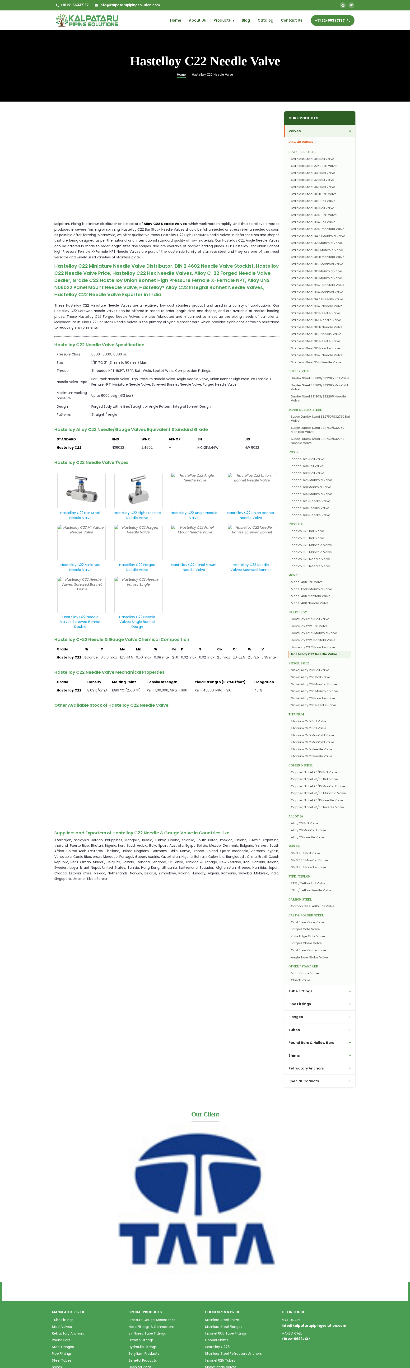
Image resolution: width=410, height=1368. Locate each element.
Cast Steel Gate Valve (307, 922)
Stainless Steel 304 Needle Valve (316, 362)
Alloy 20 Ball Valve (304, 823)
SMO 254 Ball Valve (305, 853)
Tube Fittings (62, 1319)
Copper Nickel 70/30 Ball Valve (314, 779)
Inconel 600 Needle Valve (310, 515)
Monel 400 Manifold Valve (311, 596)
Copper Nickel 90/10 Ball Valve (314, 772)
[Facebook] (343, 5)
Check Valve (300, 980)
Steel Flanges (63, 1347)
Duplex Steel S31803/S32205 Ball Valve (320, 378)
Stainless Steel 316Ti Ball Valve (314, 194)
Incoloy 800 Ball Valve (307, 538)
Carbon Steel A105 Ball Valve (313, 906)
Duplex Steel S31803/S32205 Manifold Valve (319, 387)
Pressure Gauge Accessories (152, 1319)
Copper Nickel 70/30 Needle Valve (317, 807)
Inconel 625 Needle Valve (310, 501)
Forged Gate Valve (305, 929)
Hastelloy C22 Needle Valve (314, 654)
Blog (246, 20)
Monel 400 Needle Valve (310, 603)
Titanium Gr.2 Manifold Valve (312, 742)
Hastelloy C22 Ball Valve (309, 626)
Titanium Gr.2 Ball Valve (308, 728)
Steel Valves (62, 1326)
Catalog (265, 20)
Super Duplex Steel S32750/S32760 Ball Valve (320, 418)
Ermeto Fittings (141, 1340)
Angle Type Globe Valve (309, 957)
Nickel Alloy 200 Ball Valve (310, 677)
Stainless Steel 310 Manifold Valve (316, 278)
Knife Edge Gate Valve (308, 936)
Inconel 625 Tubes (220, 1360)
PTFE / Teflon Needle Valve (311, 890)
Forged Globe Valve (306, 943)
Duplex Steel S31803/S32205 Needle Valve (318, 398)
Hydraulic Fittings (143, 1347)
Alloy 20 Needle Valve (307, 837)
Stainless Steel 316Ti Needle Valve (317, 327)
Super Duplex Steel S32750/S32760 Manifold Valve (317, 429)
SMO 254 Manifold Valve (309, 860)
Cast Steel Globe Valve (308, 950)
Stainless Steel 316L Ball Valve (313, 201)
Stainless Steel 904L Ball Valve (314, 165)
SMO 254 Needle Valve (308, 867)
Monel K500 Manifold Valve (311, 589)
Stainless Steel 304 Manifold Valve (317, 292)
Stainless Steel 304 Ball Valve (313, 222)
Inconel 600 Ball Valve (307, 473)
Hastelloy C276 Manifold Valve (314, 633)
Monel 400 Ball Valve (307, 582)
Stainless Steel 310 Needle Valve (315, 348)
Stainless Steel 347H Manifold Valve (318, 236)
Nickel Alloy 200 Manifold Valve (314, 691)
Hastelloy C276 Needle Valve (313, 647)
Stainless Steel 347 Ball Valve (313, 173)
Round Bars (61, 1340)
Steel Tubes (61, 1360)
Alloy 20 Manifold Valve (308, 830)
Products (224, 20)
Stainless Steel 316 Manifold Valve (316, 271)
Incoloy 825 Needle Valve (310, 559)
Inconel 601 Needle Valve (310, 508)
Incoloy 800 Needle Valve (310, 566)
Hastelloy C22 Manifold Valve (313, 640)
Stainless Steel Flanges (223, 1326)
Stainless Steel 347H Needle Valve (317, 299)
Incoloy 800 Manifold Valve (311, 552)
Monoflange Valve (305, 973)
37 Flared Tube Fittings (147, 1333)
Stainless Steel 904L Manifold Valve (318, 229)
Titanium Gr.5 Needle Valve (311, 749)
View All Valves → (303, 142)
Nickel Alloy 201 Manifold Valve (314, 684)
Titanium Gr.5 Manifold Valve (312, 735)
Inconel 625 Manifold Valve (311, 480)
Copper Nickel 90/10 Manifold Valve (318, 786)
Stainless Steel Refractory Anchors (233, 1353)
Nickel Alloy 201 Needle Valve (313, 698)
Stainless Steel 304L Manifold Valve (318, 285)
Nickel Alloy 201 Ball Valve (310, 670)
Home (175, 20)
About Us (197, 20)
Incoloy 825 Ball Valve (307, 531)
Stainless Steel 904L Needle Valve (317, 306)
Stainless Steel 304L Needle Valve (317, 355)
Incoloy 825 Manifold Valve (311, 545)
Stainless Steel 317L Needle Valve (316, 320)
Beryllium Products (144, 1353)
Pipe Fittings (62, 1353)
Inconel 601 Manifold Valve (311, 487)
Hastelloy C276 (217, 1347)
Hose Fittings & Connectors (151, 1326)
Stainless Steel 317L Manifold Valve (317, 250)
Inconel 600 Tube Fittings (226, 1333)
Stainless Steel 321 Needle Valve (315, 313)
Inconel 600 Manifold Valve (311, 494)
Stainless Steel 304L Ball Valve (314, 215)
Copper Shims (216, 1340)
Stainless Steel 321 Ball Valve (312, 179)
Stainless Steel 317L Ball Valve (313, 187)
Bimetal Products (143, 1360)
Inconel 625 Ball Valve (307, 459)
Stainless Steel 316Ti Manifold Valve (318, 257)
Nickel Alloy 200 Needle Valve (313, 705)
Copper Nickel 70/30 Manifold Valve (318, 793)
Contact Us (291, 20)
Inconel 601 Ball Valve (307, 466)
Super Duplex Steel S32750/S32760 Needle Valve (317, 441)
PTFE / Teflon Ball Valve (308, 883)
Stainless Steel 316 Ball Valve (312, 159)
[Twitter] (351, 5)
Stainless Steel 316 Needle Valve (315, 341)
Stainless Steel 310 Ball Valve (312, 208)
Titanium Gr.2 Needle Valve (311, 756)
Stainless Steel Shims (222, 1319)
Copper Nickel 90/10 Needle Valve (317, 800)
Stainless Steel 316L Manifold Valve (317, 264)
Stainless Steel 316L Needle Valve (316, 334)
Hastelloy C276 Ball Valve (310, 619)
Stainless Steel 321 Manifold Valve (316, 243)
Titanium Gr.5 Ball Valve (308, 721)
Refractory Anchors (68, 1333)
